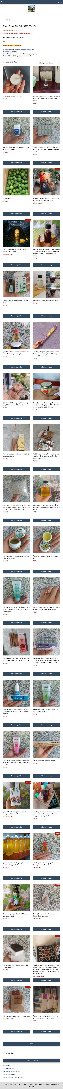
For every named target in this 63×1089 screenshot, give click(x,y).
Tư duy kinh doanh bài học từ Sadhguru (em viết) (17, 56)
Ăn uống (5, 1065)
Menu (31, 2)
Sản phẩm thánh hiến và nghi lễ (12, 1077)
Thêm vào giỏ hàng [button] (16, 111)
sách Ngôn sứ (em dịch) (10, 51)
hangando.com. (20, 37)
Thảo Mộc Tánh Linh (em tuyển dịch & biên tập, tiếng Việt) (20, 54)
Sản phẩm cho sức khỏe (10, 1071)
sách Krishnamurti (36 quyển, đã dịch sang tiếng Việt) (18, 49)
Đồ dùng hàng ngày (9, 1068)
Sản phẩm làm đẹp (8, 1074)
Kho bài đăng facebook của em (10, 30)
